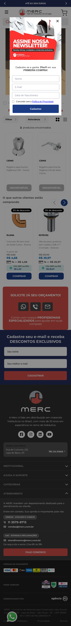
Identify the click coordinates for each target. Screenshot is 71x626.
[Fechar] (57, 21)
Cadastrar (35, 108)
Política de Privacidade (43, 101)
